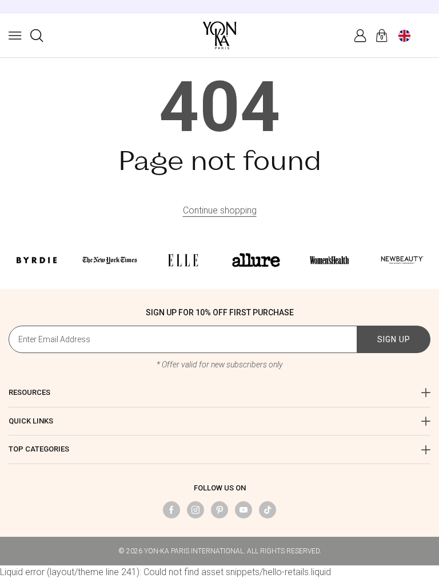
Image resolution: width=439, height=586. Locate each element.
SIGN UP (393, 339)
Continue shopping (220, 210)
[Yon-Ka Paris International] (219, 35)
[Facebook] (171, 509)
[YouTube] (243, 509)
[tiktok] (267, 509)
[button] (15, 35)
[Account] (360, 35)
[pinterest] (219, 509)
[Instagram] (195, 509)
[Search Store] (36, 35)
